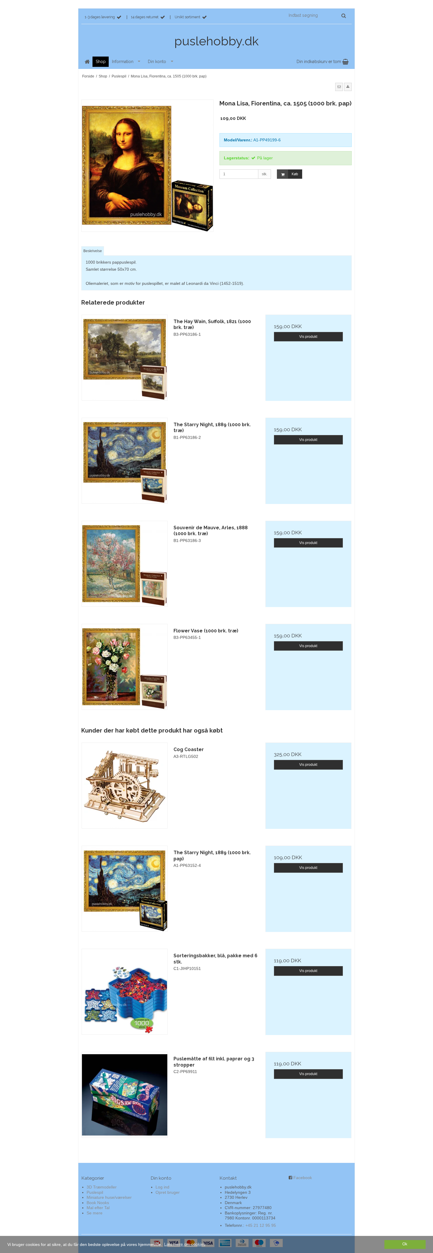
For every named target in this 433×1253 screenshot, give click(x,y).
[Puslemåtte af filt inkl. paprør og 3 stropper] (125, 1095)
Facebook (302, 1177)
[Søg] (343, 15)
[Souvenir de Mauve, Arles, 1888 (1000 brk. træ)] (125, 564)
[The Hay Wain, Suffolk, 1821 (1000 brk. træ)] (125, 358)
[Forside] (86, 62)
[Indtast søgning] (317, 15)
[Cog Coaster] (125, 786)
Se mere (95, 1213)
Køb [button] (295, 174)
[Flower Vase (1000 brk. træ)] (125, 667)
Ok (404, 1244)
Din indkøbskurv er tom (319, 61)
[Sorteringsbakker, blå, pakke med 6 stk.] (125, 992)
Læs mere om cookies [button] (184, 1244)
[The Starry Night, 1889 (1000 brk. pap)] (125, 889)
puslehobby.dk (216, 41)
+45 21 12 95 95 (260, 1225)
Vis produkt (308, 337)
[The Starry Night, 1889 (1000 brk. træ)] (125, 461)
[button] (339, 87)
